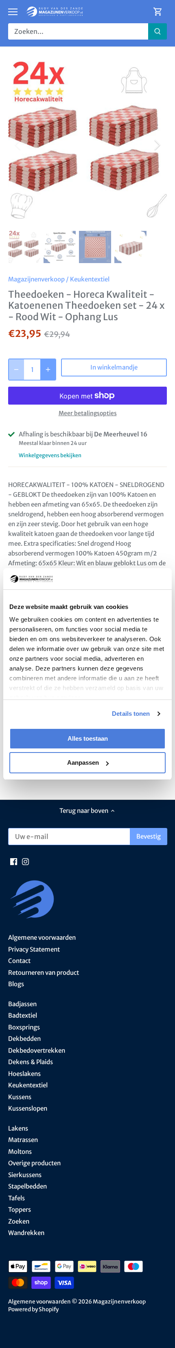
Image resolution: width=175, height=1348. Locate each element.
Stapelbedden (27, 1186)
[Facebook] (13, 861)
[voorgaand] (18, 145)
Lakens (18, 1128)
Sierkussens (25, 1175)
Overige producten (34, 1163)
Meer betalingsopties (88, 413)
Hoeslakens (24, 1074)
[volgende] (157, 145)
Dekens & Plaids (30, 1062)
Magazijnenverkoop (36, 279)
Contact (19, 961)
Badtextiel (22, 1015)
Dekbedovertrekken (36, 1050)
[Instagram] (25, 861)
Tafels (16, 1198)
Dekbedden (24, 1039)
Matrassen (23, 1140)
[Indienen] (157, 31)
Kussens (19, 1097)
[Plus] (48, 369)
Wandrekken (26, 1233)
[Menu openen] (13, 12)
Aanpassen (83, 762)
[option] (87, 145)
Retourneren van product (43, 972)
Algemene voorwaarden (42, 937)
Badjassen (22, 1004)
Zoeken (18, 1221)
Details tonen (131, 713)
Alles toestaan (88, 738)
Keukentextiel (89, 279)
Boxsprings (24, 1027)
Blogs (16, 984)
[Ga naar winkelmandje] (158, 11)
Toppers (19, 1209)
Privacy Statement (34, 949)
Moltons (20, 1151)
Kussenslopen (27, 1108)
